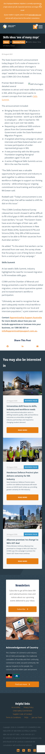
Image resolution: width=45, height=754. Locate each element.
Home (6, 42)
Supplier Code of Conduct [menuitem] (22, 714)
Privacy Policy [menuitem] (28, 707)
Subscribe (21, 609)
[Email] (37, 346)
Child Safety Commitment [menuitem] (22, 711)
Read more (22, 430)
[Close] (40, 5)
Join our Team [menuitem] (37, 717)
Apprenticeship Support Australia (26, 317)
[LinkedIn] (22, 346)
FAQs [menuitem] (26, 717)
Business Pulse (18, 42)
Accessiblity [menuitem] (16, 707)
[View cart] (35, 27)
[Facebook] (7, 346)
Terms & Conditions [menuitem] (13, 717)
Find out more (21, 684)
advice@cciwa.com (35, 15)
